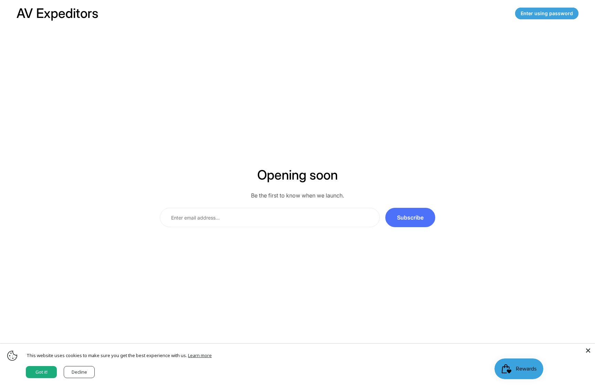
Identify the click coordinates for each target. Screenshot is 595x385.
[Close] (588, 350)
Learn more (200, 355)
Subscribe (410, 217)
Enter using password (547, 13)
